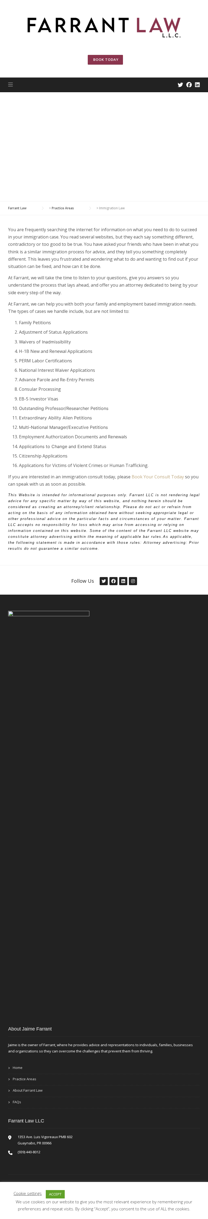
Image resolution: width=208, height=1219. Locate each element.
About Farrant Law (28, 1090)
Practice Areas (24, 1078)
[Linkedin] (197, 84)
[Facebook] (189, 84)
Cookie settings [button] (28, 1193)
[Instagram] (132, 581)
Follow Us (82, 581)
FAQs (17, 1101)
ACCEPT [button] (55, 1194)
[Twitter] (180, 84)
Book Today (105, 59)
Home (17, 1067)
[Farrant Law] (104, 26)
